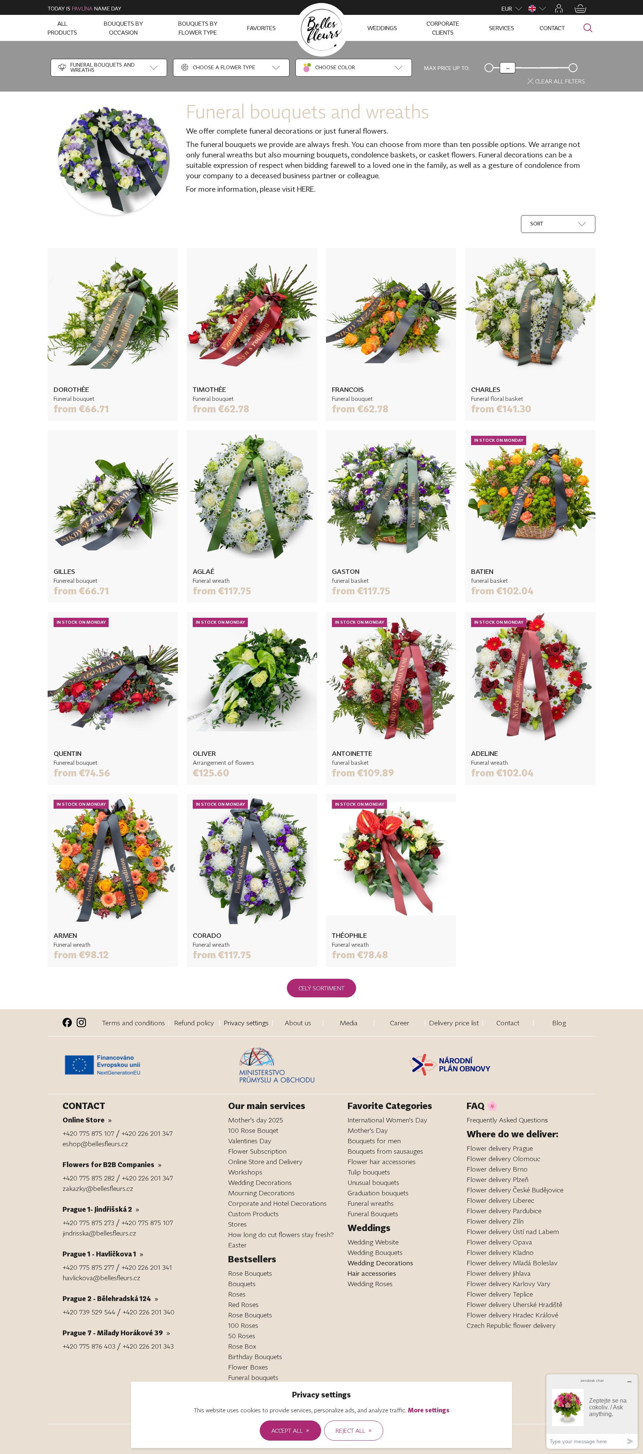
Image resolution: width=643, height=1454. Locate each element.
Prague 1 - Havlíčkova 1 (103, 1254)
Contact (507, 1023)
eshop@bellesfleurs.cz (95, 1144)
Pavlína (82, 8)
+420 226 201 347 (147, 1133)
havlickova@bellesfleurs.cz (101, 1278)
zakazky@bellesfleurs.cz (98, 1188)
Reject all (354, 1430)
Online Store (87, 1120)
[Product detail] (113, 313)
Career (399, 1023)
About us (298, 1023)
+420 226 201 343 (148, 1346)
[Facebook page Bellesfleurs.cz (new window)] (67, 1022)
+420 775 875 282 (89, 1178)
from (81, 409)
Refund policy (194, 1023)
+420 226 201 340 (148, 1312)
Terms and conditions (133, 1023)
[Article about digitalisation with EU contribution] (149, 1065)
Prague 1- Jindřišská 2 (101, 1209)
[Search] (588, 28)
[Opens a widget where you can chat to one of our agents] (592, 1411)
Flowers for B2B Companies (112, 1164)
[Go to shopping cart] (580, 8)
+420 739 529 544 (89, 1312)
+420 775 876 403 (89, 1346)
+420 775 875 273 (88, 1222)
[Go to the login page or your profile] (559, 8)
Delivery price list (454, 1023)
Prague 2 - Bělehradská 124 (110, 1298)
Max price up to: (447, 68)
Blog (559, 1023)
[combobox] (101, 67)
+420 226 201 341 (146, 1267)
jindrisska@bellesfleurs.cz (99, 1233)
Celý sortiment (321, 988)
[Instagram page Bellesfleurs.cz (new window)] (81, 1022)
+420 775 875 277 (88, 1267)
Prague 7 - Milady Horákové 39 (116, 1333)
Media (349, 1023)
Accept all (290, 1430)
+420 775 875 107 (88, 1133)
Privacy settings (246, 1023)
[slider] (507, 67)
